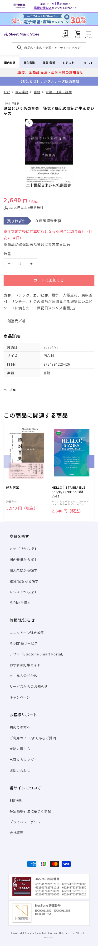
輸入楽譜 (29, 62)
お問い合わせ (20, 770)
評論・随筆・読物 (59, 92)
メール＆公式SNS (23, 675)
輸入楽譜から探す (23, 570)
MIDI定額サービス (24, 643)
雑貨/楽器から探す (24, 581)
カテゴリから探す (23, 548)
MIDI (88, 62)
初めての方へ (20, 727)
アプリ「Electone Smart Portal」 (38, 654)
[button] (88, 33)
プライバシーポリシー (27, 821)
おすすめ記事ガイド (25, 665)
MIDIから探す (20, 602)
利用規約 (16, 800)
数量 (7, 253)
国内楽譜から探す (23, 559)
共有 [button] (12, 389)
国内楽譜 (9, 62)
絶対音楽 (12, 487)
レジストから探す (23, 591)
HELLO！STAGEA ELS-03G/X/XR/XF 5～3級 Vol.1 (69, 491)
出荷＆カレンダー (23, 759)
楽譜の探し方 (20, 748)
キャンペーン (20, 697)
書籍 (37, 92)
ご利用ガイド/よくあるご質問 (33, 738)
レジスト (68, 62)
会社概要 (16, 832)
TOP (7, 92)
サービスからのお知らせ (29, 686)
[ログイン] (66, 33)
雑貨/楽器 (49, 62)
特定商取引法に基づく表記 (30, 811)
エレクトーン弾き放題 (27, 632)
